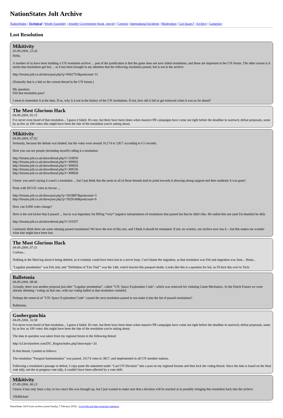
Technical (35, 24)
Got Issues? (186, 24)
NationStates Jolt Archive (46, 13)
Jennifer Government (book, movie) (91, 24)
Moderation (169, 24)
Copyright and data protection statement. (99, 406)
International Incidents (144, 24)
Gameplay (215, 24)
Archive (201, 24)
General (122, 24)
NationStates (18, 24)
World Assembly (55, 24)
